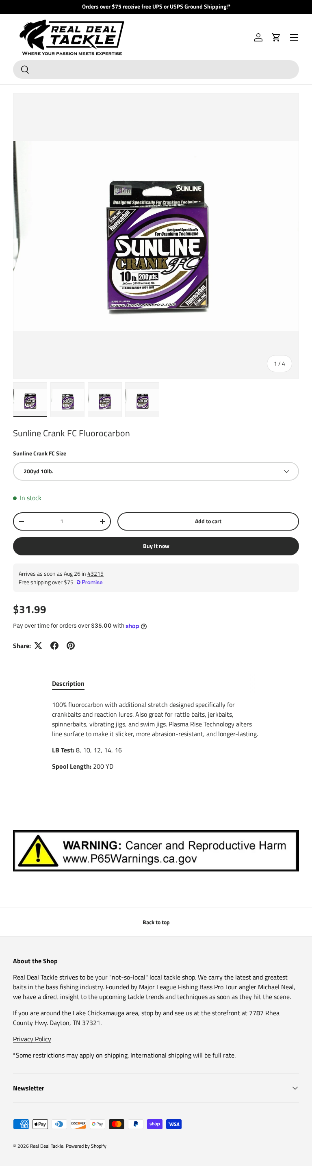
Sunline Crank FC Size (39, 453)
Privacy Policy (32, 1039)
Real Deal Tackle (46, 1146)
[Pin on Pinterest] (71, 645)
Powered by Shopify (86, 1146)
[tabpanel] (156, 735)
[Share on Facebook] (54, 645)
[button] (276, 37)
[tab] (68, 683)
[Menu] (294, 37)
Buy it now (156, 546)
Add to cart (208, 521)
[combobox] (156, 69)
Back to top (156, 922)
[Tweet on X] (38, 645)
